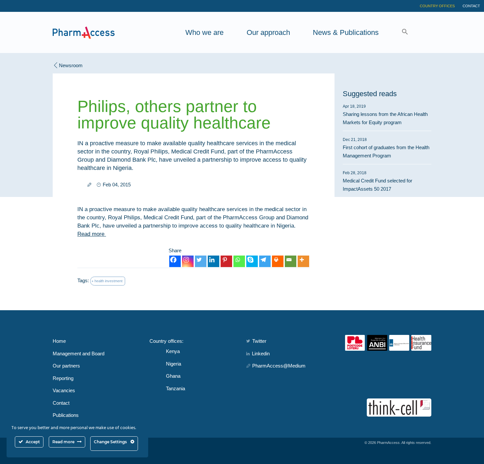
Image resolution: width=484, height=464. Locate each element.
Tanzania (175, 388)
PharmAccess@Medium (279, 365)
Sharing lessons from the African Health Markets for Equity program (385, 114)
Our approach (268, 32)
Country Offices (437, 6)
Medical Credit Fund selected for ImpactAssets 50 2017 (377, 181)
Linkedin (261, 353)
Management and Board (78, 353)
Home (59, 341)
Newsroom (71, 65)
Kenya (173, 351)
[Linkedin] (213, 261)
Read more (91, 234)
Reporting (63, 378)
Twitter (259, 341)
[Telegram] (265, 261)
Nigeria (173, 364)
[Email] (290, 261)
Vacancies (64, 390)
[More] (303, 261)
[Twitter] (200, 261)
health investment (108, 281)
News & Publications (346, 32)
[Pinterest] (226, 261)
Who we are (204, 32)
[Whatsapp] (239, 261)
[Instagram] (188, 261)
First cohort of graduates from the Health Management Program (386, 147)
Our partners (66, 365)
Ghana (173, 376)
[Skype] (252, 261)
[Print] (277, 261)
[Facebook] (175, 261)
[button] (405, 32)
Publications (66, 415)
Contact (471, 6)
